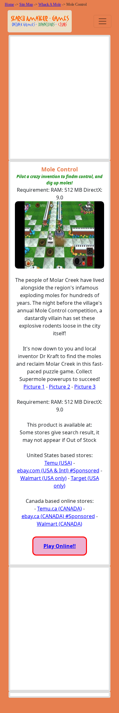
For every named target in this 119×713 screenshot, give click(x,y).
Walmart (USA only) (43, 478)
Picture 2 (59, 386)
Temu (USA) (58, 462)
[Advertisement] (59, 99)
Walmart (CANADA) (59, 523)
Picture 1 (34, 386)
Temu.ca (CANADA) (59, 508)
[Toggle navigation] (102, 21)
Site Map (26, 4)
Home (9, 4)
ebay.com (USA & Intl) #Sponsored (58, 470)
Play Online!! (59, 546)
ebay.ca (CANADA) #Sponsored (58, 516)
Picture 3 (85, 386)
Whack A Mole (49, 4)
